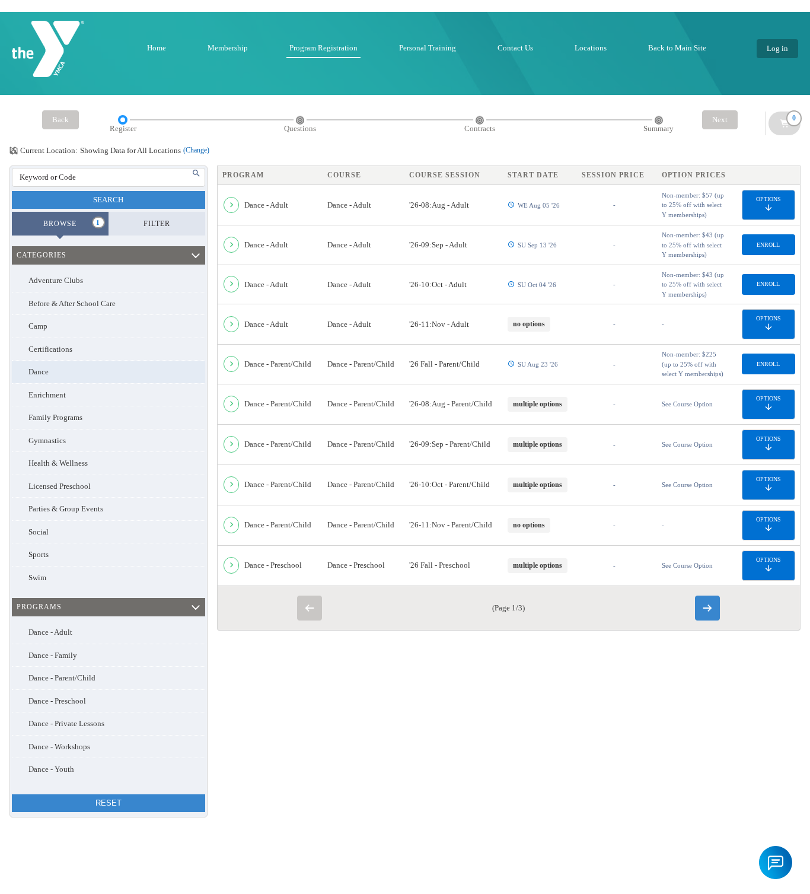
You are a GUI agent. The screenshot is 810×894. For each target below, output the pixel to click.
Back (60, 119)
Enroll (768, 244)
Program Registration (323, 47)
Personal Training (427, 47)
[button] (775, 862)
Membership (228, 47)
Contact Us (515, 47)
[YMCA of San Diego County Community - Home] (48, 49)
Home (156, 47)
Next (720, 119)
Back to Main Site (677, 47)
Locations (591, 47)
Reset (108, 802)
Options (768, 199)
